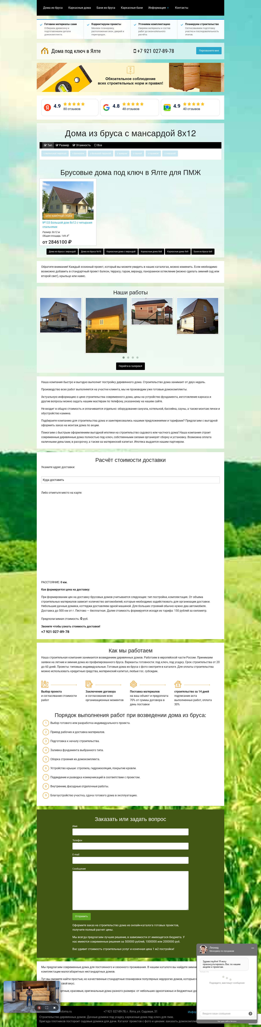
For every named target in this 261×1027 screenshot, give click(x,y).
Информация (157, 7)
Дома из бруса (53, 7)
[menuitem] (53, 7)
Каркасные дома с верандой (121, 251)
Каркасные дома (79, 7)
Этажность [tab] (83, 145)
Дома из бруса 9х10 (91, 251)
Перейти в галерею (130, 366)
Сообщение (79, 868)
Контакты (181, 7)
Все (99, 145)
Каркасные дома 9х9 (177, 251)
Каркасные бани (132, 7)
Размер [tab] (63, 145)
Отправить (81, 916)
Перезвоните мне (209, 50)
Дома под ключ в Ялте (75, 51)
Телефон (77, 840)
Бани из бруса (106, 7)
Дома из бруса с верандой (62, 251)
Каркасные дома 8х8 (151, 251)
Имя (74, 826)
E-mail (75, 854)
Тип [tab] (49, 145)
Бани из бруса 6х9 (203, 251)
